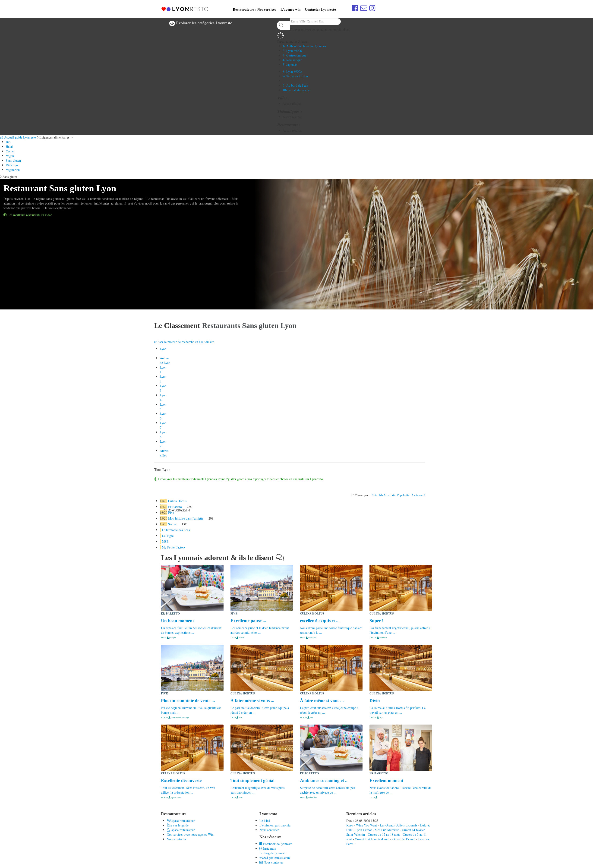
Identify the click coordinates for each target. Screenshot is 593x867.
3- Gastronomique (294, 55)
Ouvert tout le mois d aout (372, 839)
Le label (264, 820)
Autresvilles (164, 452)
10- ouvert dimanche (296, 90)
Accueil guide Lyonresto (19, 137)
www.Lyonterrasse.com (274, 857)
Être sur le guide (178, 825)
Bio (8, 142)
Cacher (10, 151)
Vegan (10, 156)
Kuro (349, 825)
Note (374, 495)
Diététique (12, 165)
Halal (9, 146)
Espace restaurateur (182, 820)
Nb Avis (384, 495)
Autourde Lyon (165, 360)
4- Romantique (292, 60)
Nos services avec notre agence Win (190, 834)
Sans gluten (13, 160)
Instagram (269, 848)
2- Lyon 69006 (292, 50)
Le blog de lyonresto (272, 853)
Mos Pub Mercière (387, 830)
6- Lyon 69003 (292, 71)
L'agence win (290, 9)
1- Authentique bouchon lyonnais (304, 46)
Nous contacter (176, 839)
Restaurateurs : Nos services (254, 9)
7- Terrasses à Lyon (295, 76)
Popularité (403, 495)
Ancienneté (418, 495)
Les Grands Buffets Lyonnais (398, 825)
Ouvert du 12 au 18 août (384, 834)
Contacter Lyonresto (320, 9)
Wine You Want (366, 825)
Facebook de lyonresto (277, 844)
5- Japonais (290, 64)
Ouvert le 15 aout (403, 839)
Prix (393, 495)
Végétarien (13, 169)
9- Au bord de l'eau (295, 85)
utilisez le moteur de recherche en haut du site (184, 342)
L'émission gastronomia (274, 825)
